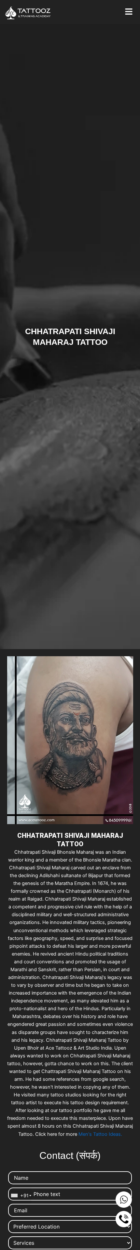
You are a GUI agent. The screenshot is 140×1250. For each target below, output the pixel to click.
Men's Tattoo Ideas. (100, 1134)
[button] (128, 12)
